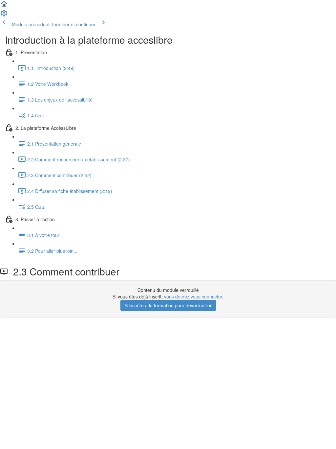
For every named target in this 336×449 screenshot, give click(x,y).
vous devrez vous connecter (193, 296)
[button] (4, 6)
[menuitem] (4, 15)
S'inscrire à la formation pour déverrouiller (168, 305)
